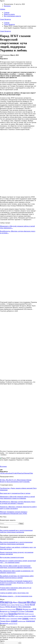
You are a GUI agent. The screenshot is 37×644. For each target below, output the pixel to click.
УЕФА (1, 614)
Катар (27, 605)
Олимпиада (14, 611)
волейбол (3, 616)
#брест (15, 602)
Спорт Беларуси (5, 19)
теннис (25, 618)
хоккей (14, 621)
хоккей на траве (22, 621)
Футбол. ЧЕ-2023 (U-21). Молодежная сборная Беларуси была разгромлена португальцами (15, 480)
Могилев (25, 609)
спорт (19, 618)
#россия (22, 602)
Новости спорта (9, 14)
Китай (32, 605)
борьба (27, 614)
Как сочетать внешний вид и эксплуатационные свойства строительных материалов (16, 531)
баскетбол (13, 613)
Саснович (21, 611)
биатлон (21, 614)
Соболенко (29, 611)
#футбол (31, 602)
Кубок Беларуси (12, 607)
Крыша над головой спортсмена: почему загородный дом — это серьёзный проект (18, 561)
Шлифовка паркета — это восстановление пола (16, 596)
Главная (6, 12)
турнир (31, 618)
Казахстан (22, 604)
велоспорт (31, 613)
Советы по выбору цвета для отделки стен (14, 593)
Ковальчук (2, 606)
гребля (16, 616)
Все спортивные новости (12, 16)
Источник (3, 466)
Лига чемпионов (24, 607)
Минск (19, 609)
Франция (6, 613)
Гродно (17, 604)
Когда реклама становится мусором (12, 557)
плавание (8, 618)
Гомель (13, 604)
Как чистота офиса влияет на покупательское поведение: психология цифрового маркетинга (16, 566)
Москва (30, 609)
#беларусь (6, 601)
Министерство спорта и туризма (7, 609)
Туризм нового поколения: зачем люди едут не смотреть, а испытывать (15, 588)
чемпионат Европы (12, 623)
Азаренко (3, 604)
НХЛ (8, 611)
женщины (20, 616)
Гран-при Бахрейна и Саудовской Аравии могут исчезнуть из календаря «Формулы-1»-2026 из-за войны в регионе (16, 582)
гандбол (11, 616)
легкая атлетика (27, 616)
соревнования (13, 618)
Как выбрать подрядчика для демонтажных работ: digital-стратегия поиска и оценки (17, 576)
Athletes (2, 9)
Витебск (9, 604)
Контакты (7, 6)
